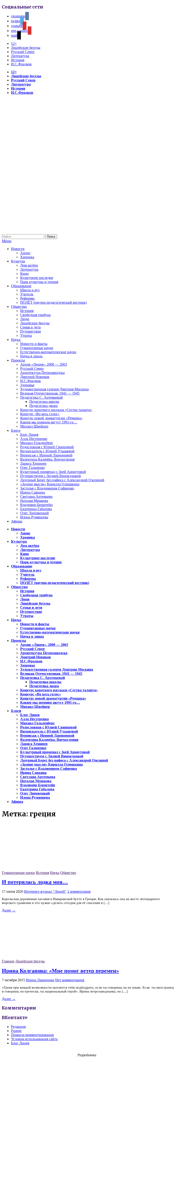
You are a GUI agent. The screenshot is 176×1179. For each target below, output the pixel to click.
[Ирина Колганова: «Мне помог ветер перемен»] (36, 957)
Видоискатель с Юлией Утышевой (47, 451)
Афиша (16, 521)
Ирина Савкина (32, 492)
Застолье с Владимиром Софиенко (47, 488)
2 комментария (79, 891)
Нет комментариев (69, 980)
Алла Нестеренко (33, 439)
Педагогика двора (43, 406)
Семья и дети (30, 327)
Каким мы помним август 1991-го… (48, 422)
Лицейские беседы (25, 48)
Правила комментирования (32, 1035)
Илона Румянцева (34, 517)
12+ (14, 43)
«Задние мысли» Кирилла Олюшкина (49, 484)
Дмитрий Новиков (34, 377)
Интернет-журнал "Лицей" (45, 891)
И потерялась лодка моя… (35, 882)
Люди (24, 319)
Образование (21, 286)
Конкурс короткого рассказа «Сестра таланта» (56, 410)
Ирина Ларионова (40, 980)
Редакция (18, 1027)
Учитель (26, 294)
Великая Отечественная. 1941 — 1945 (50, 393)
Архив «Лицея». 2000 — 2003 (43, 364)
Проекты (18, 360)
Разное (16, 1031)
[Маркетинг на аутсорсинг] (88, 1171)
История (17, 60)
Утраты (26, 335)
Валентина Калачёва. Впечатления (47, 459)
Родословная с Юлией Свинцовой (47, 447)
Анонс (25, 253)
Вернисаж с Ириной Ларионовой (46, 455)
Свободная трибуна (35, 315)
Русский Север (22, 52)
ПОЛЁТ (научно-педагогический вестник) (53, 302)
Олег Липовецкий (34, 513)
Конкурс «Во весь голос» (40, 414)
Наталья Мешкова (34, 501)
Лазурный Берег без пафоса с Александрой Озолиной (62, 480)
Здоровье (27, 385)
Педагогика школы (44, 401)
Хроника (27, 257)
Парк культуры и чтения (39, 282)
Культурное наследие (36, 278)
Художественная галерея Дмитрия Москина (54, 389)
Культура (18, 261)
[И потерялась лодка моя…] (36, 868)
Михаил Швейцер (34, 426)
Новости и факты (33, 344)
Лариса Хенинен (33, 463)
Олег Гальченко (32, 468)
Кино (24, 273)
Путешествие (30, 331)
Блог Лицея (29, 435)
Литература (20, 56)
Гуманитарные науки (36, 348)
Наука (15, 340)
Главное (8, 961)
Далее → (9, 910)
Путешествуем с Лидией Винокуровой (50, 476)
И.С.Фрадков (21, 64)
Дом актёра (29, 265)
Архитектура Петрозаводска (42, 373)
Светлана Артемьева (36, 496)
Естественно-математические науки (48, 352)
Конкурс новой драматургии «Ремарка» (51, 418)
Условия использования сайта (34, 1039)
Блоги (15, 430)
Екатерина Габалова (36, 509)
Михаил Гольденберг (36, 443)
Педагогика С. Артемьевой (41, 397)
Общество (19, 307)
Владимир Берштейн (36, 505)
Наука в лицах (31, 356)
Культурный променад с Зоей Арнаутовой (53, 472)
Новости (18, 249)
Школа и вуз (29, 290)
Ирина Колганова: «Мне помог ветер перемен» (60, 971)
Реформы (27, 298)
